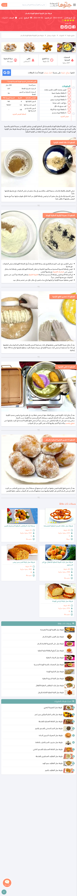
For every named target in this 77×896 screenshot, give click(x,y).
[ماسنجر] (69, 27)
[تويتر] (66, 27)
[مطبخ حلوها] (61, 5)
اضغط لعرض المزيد (19, 114)
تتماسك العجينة (58, 271)
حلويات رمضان (51, 35)
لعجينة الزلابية (33, 274)
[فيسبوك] (73, 27)
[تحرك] (4, 892)
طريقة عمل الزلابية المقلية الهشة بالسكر (32, 35)
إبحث (4, 4)
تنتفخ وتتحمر (70, 423)
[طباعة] (62, 27)
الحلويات (61, 35)
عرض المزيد (64, 116)
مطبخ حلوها (71, 35)
